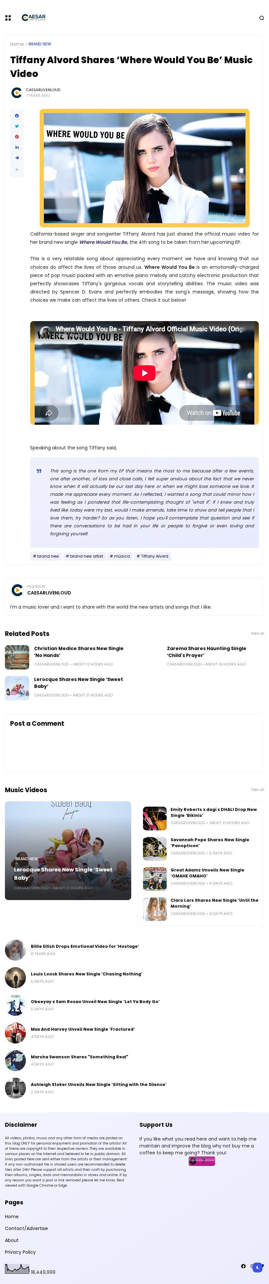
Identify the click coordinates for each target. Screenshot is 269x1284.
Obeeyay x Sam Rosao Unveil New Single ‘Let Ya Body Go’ (95, 1001)
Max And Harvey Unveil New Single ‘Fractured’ (83, 1029)
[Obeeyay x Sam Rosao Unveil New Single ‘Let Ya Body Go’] (15, 1005)
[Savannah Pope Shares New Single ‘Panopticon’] (155, 849)
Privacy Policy (20, 1252)
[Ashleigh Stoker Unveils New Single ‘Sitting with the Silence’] (15, 1088)
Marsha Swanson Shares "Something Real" (79, 1057)
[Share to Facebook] (17, 116)
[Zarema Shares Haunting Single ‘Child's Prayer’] (150, 657)
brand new (40, 44)
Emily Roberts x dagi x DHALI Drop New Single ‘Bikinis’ (214, 812)
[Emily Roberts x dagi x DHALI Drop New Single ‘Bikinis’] (155, 818)
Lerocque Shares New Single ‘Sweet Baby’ (78, 683)
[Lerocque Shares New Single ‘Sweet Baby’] (17, 688)
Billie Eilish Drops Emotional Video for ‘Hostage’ (85, 946)
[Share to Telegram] (17, 158)
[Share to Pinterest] (17, 137)
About (12, 1240)
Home (17, 44)
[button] (17, 169)
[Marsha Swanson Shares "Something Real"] (15, 1060)
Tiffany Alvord (154, 556)
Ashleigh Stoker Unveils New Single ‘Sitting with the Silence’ (99, 1084)
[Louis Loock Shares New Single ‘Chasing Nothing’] (15, 977)
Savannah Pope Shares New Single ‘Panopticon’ (210, 842)
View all (257, 633)
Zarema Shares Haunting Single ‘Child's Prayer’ (206, 652)
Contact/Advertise (26, 1228)
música (122, 556)
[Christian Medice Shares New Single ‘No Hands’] (17, 657)
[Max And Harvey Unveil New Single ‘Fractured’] (15, 1033)
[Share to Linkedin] (17, 147)
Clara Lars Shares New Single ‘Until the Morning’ (215, 903)
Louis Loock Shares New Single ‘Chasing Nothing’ (86, 974)
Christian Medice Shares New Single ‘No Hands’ (79, 652)
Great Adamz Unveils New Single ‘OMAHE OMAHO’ (207, 873)
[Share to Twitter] (17, 126)
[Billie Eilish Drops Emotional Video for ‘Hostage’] (15, 950)
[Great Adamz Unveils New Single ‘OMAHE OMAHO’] (155, 879)
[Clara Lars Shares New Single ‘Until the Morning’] (155, 909)
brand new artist (86, 556)
